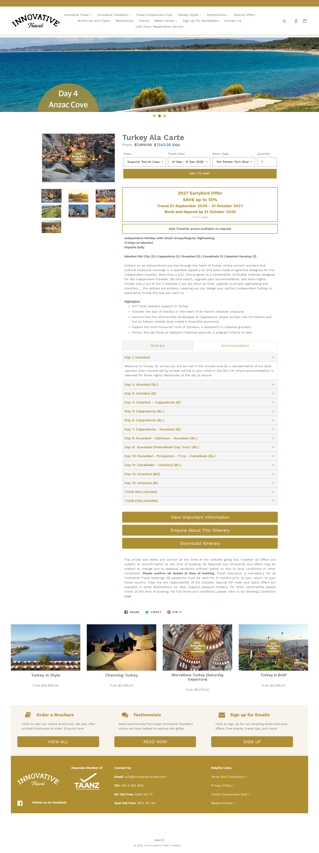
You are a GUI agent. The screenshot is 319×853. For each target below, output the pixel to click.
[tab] (157, 345)
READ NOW (155, 741)
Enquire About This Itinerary (200, 530)
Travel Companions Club (154, 15)
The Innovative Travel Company (162, 845)
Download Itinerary (200, 543)
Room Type (220, 153)
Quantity (263, 153)
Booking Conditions (261, 591)
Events (144, 20)
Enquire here (74, 728)
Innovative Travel (77, 15)
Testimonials (124, 20)
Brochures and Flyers (94, 20)
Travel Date (176, 153)
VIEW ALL (58, 741)
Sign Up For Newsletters (201, 20)
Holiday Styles (189, 15)
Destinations (217, 15)
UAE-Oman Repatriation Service (159, 26)
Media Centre (165, 20)
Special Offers (244, 15)
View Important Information (200, 517)
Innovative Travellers (113, 15)
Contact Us (232, 20)
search (159, 840)
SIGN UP (252, 741)
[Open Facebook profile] (20, 803)
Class (127, 153)
